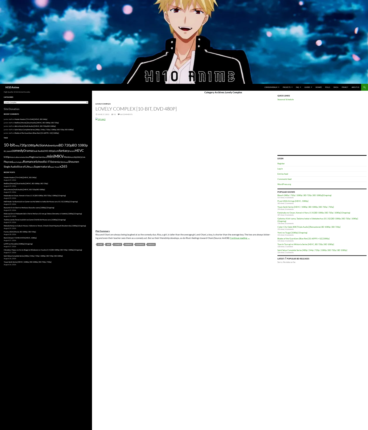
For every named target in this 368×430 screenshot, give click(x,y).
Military (44, 157)
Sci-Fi (47, 161)
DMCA (336, 87)
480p (108, 244)
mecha (38, 157)
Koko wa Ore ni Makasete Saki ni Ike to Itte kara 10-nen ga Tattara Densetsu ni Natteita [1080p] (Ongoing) (43, 214)
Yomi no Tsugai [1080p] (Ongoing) (292, 232)
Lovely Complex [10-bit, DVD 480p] (136, 109)
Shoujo (151, 244)
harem (72, 151)
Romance (140, 244)
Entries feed (282, 174)
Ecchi (56, 150)
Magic (32, 157)
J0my (27, 157)
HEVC (79, 150)
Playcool (8, 161)
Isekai (23, 157)
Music (72, 157)
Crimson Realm (270, 87)
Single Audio (10, 166)
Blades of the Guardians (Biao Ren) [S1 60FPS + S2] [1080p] (303, 238)
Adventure (52, 145)
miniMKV (128, 244)
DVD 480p (49, 151)
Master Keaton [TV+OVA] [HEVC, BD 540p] (31, 119)
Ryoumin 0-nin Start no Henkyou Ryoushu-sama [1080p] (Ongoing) (29, 208)
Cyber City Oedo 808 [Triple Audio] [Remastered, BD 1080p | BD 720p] (308, 227)
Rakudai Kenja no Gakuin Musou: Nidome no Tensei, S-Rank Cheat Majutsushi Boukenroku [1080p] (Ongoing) (45, 226)
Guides (307, 87)
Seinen (54, 161)
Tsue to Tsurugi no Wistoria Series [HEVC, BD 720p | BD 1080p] (305, 244)
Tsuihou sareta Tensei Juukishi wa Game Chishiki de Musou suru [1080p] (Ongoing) (35, 220)
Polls (327, 87)
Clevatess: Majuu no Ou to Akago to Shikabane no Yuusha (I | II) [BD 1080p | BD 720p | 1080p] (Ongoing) (43, 250)
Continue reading (240, 238)
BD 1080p (80, 145)
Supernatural (42, 166)
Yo (114, 114)
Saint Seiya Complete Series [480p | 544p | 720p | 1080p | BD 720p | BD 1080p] (312, 250)
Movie (67, 157)
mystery (78, 157)
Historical (13, 157)
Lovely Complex (103, 104)
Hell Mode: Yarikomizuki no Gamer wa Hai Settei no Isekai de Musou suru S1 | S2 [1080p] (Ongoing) (41, 201)
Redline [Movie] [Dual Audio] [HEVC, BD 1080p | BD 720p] (37, 123)
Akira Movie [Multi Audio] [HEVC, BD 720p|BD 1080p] (35, 126)
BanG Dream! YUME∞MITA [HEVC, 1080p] (20, 238)
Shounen (73, 161)
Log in (280, 168)
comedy (117, 244)
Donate (319, 87)
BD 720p (65, 145)
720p (23, 145)
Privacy (345, 87)
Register (281, 163)
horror (19, 157)
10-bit (100, 244)
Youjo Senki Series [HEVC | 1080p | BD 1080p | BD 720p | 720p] (305, 207)
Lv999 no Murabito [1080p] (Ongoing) (18, 244)
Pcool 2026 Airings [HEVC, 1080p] (292, 201)
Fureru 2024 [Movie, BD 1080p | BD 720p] (20, 232)
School (40, 161)
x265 (63, 166)
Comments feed (284, 179)
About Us (355, 87)
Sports (31, 167)
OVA (83, 157)
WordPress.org (284, 184)
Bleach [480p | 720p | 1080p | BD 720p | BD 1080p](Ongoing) (304, 195)
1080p (31, 145)
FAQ (297, 87)
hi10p (6, 157)
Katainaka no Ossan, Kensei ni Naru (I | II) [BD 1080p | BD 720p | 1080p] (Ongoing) (313, 212)
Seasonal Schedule (285, 99)
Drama (27, 150)
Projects (287, 87)
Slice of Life (23, 166)
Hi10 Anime (12, 87)
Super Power (55, 167)
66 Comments (126, 114)
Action (40, 145)
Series (61, 162)
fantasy (64, 150)
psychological (18, 162)
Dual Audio (38, 150)
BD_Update (8, 151)
